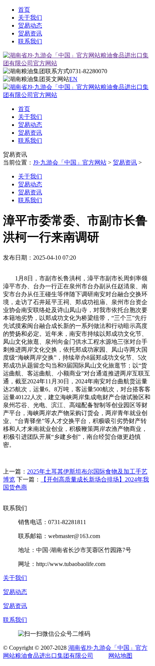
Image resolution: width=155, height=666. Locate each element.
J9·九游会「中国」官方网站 (69, 162)
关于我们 (30, 17)
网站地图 (120, 655)
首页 (24, 9)
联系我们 (30, 41)
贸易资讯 (30, 33)
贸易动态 (30, 25)
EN (73, 79)
